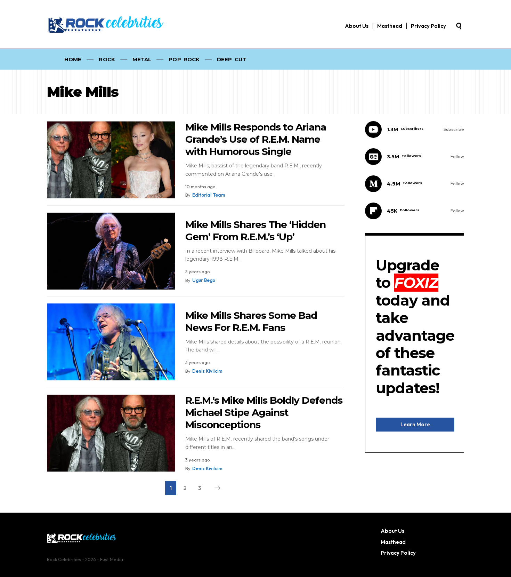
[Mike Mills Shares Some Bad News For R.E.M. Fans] (111, 341)
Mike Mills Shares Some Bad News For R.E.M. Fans (251, 321)
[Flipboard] (414, 211)
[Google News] (414, 156)
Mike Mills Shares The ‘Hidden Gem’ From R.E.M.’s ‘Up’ (255, 231)
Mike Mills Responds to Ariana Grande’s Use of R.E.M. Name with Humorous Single (255, 139)
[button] (458, 26)
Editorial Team (208, 195)
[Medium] (414, 183)
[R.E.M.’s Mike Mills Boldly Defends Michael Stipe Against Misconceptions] (111, 433)
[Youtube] (414, 129)
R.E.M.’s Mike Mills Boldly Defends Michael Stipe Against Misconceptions (263, 412)
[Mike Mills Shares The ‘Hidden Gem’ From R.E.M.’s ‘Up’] (111, 251)
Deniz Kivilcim (207, 371)
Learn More (415, 424)
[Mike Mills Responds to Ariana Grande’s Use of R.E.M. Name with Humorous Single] (111, 159)
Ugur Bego (203, 280)
